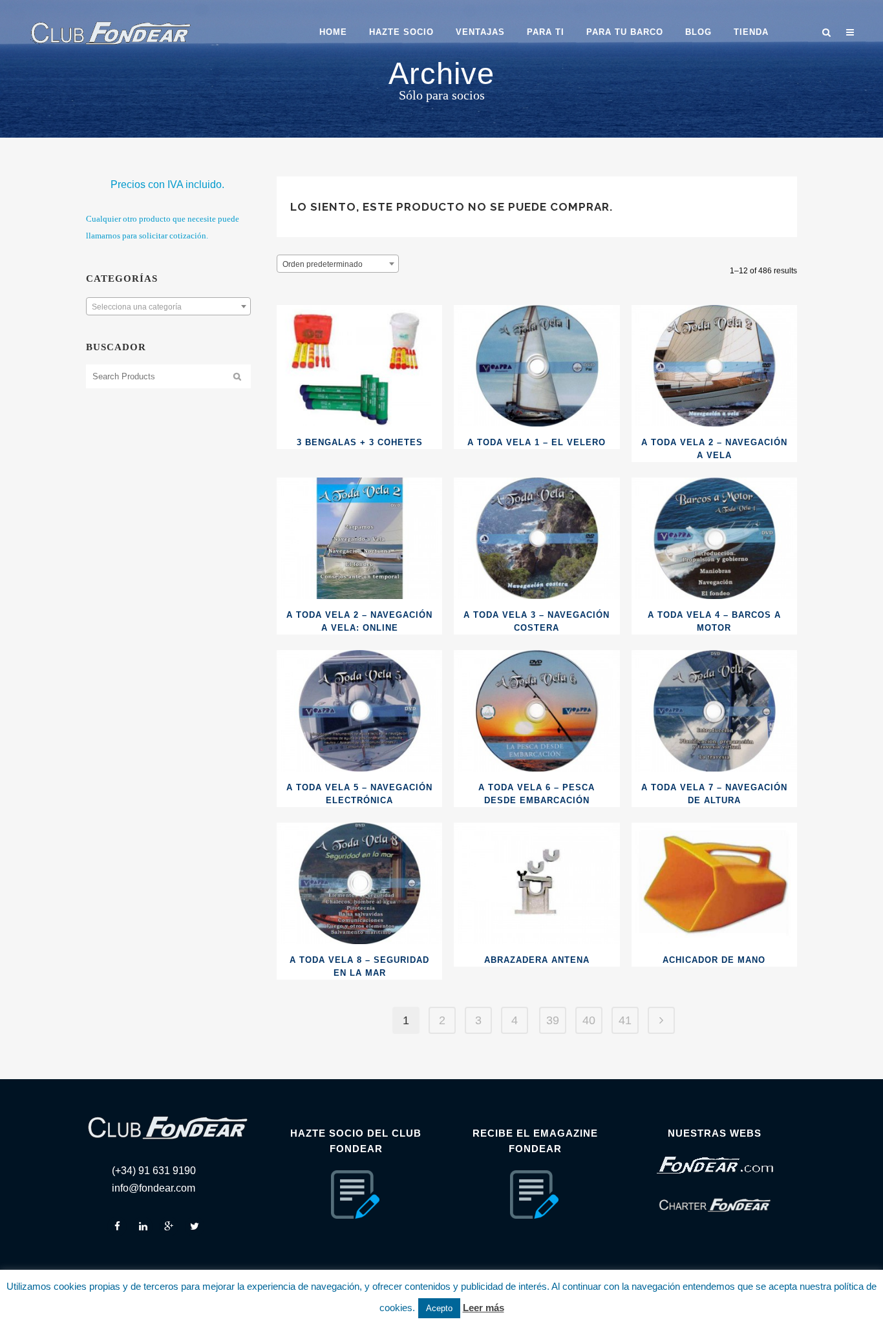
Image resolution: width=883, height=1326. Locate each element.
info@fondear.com (153, 1188)
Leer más (483, 1307)
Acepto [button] (439, 1308)
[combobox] (168, 306)
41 (625, 1020)
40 (588, 1020)
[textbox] (168, 307)
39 (552, 1020)
